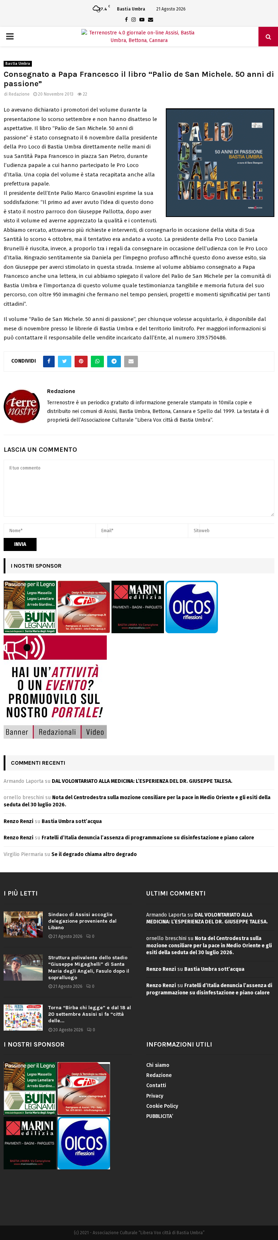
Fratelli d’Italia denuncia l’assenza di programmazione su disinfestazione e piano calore (148, 838)
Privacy (154, 1096)
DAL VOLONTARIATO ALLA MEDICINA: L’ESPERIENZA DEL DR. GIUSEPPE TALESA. (142, 781)
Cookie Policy (162, 1106)
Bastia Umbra (17, 64)
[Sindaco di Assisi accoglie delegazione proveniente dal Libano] (23, 924)
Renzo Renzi (18, 821)
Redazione (19, 94)
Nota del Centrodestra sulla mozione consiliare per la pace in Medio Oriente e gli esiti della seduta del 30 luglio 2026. (209, 945)
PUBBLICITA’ (159, 1116)
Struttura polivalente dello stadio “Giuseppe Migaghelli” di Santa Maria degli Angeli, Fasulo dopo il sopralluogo (88, 968)
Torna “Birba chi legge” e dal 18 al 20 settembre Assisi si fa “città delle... (89, 1014)
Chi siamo (157, 1065)
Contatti (156, 1085)
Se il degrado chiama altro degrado (94, 854)
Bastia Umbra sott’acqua (72, 821)
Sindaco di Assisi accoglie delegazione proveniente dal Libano (82, 921)
